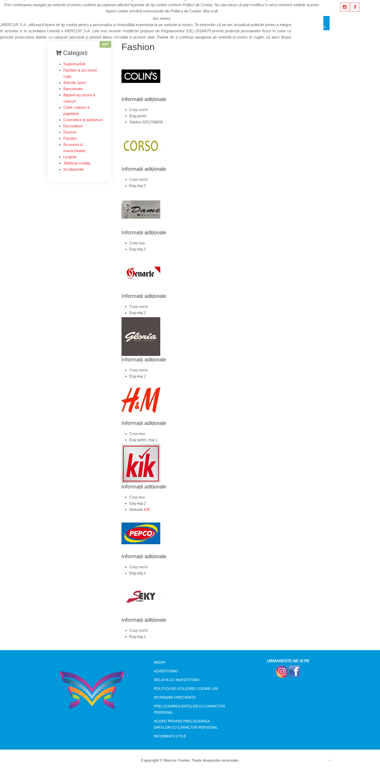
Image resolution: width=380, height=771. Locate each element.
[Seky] (140, 596)
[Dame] (140, 209)
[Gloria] (140, 336)
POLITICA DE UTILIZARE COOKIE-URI (186, 689)
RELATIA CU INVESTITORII (176, 680)
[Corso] (140, 145)
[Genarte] (140, 272)
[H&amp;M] (140, 400)
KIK (147, 509)
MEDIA (159, 662)
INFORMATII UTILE (170, 736)
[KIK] (140, 463)
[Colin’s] (140, 76)
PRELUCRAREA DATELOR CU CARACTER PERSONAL (189, 709)
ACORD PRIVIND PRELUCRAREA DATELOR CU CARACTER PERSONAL (186, 724)
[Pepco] (140, 533)
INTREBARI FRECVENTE (175, 697)
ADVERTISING (166, 671)
